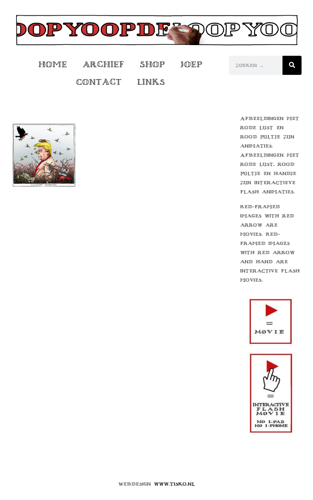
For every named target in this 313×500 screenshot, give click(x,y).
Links (151, 82)
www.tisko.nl (174, 484)
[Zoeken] (292, 65)
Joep (191, 64)
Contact (99, 82)
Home (52, 64)
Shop (152, 64)
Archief (103, 64)
